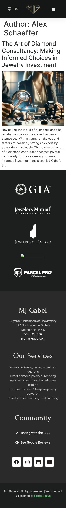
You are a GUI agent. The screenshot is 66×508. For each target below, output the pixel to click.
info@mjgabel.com (33, 338)
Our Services (33, 355)
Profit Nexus (42, 496)
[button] (53, 9)
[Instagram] (27, 462)
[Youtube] (49, 462)
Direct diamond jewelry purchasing (33, 376)
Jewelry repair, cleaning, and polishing (33, 398)
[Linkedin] (38, 462)
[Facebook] (16, 462)
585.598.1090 (33, 334)
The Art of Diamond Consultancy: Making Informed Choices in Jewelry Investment (31, 54)
